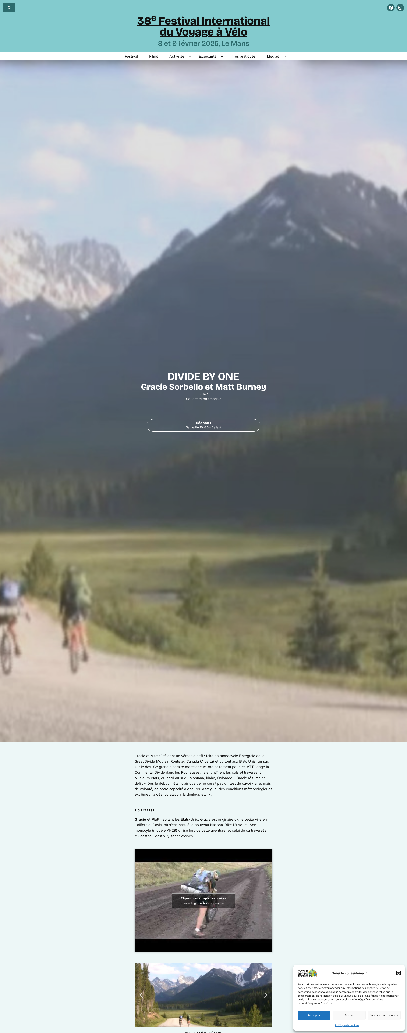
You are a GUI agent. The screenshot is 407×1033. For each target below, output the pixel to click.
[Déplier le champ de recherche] (9, 7)
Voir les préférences (384, 1015)
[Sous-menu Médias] (285, 56)
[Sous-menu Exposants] (222, 56)
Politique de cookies (347, 1025)
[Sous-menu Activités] (190, 56)
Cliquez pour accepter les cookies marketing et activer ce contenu (203, 900)
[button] (398, 973)
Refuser (349, 1015)
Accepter (314, 1015)
